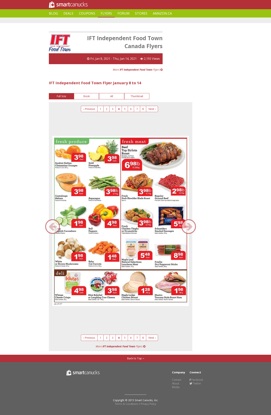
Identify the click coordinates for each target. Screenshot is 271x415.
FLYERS (106, 13)
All (111, 96)
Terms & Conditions (126, 404)
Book (86, 96)
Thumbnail (137, 96)
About (175, 383)
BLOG (53, 13)
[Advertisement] (116, 20)
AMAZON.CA (162, 13)
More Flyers (136, 69)
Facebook (197, 379)
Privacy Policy (148, 404)
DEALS (68, 13)
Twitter (196, 383)
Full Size (61, 96)
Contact (176, 379)
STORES (141, 13)
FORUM (123, 13)
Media (175, 387)
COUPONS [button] (87, 13)
